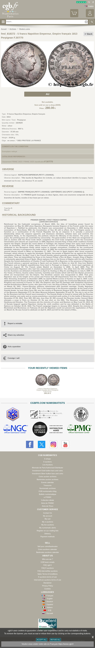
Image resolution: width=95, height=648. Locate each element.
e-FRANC (47, 497)
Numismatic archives (47, 488)
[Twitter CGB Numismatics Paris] (41, 444)
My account (47, 516)
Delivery (47, 534)
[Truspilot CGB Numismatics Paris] (81, 2)
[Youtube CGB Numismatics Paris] (65, 444)
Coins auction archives (47, 476)
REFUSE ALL (55, 640)
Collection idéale (47, 500)
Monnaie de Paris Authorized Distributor (47, 468)
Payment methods (47, 537)
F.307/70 (48, 161)
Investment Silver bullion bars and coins (47, 474)
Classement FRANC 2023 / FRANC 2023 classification (23, 162)
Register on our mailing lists (47, 531)
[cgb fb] (92, 2)
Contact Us (47, 513)
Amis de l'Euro (47, 506)
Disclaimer (47, 583)
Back (89, 34)
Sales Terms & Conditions (47, 574)
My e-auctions (47, 522)
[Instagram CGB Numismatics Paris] (53, 444)
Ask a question (14, 346)
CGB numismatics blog (47, 491)
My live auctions (47, 525)
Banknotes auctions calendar (47, 552)
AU (47, 94)
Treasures (47, 485)
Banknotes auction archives (47, 479)
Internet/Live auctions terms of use (47, 580)
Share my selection (16, 335)
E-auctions (47, 462)
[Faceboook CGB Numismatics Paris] (29, 444)
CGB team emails (47, 562)
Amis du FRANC (47, 503)
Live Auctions (47, 465)
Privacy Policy (47, 586)
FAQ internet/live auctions (47, 571)
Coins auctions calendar (47, 549)
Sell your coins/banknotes (47, 546)
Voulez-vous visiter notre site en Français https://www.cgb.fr (47, 644)
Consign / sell (13, 358)
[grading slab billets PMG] (79, 429)
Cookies (47, 589)
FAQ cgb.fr (47, 565)
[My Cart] (74, 17)
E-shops (47, 459)
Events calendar (47, 482)
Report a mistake (15, 323)
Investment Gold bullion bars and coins (47, 471)
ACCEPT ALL (42, 640)
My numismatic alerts (47, 528)
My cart (47, 519)
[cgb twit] (88, 2)
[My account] (90, 17)
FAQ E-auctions (47, 568)
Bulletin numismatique (47, 494)
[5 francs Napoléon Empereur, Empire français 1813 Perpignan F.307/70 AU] (47, 87)
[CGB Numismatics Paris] (10, 18)
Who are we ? (47, 559)
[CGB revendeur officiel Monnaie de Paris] (47, 429)
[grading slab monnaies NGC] (15, 429)
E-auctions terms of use (47, 577)
